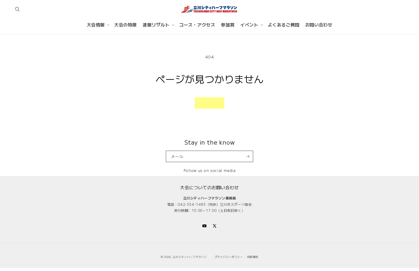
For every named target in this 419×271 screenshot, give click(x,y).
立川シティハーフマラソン (190, 257)
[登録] (247, 156)
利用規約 (252, 257)
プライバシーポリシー (229, 257)
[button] (17, 9)
